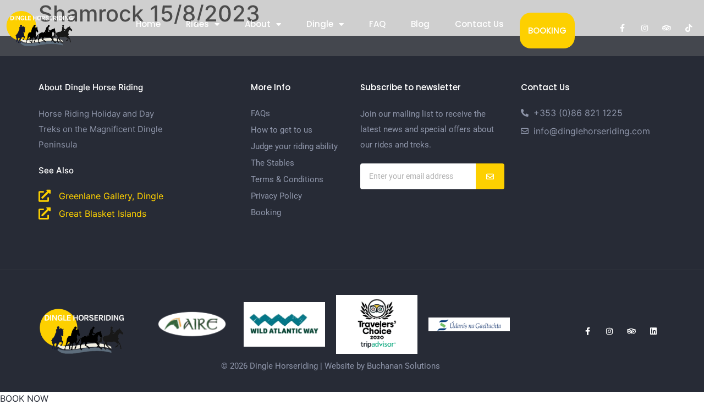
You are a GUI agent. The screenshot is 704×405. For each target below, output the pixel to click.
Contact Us (479, 24)
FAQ (377, 24)
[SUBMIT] (490, 176)
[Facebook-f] (622, 28)
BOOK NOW (24, 398)
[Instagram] (644, 28)
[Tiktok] (688, 28)
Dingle (319, 24)
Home (148, 24)
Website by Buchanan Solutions (382, 366)
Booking (547, 30)
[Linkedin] (653, 331)
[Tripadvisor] (666, 28)
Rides (197, 24)
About (258, 24)
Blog (420, 24)
